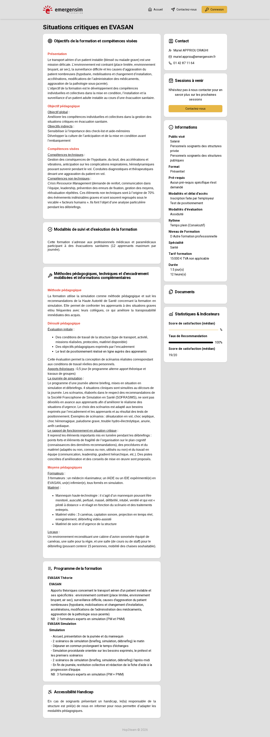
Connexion (217, 9)
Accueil (158, 9)
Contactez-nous (187, 9)
